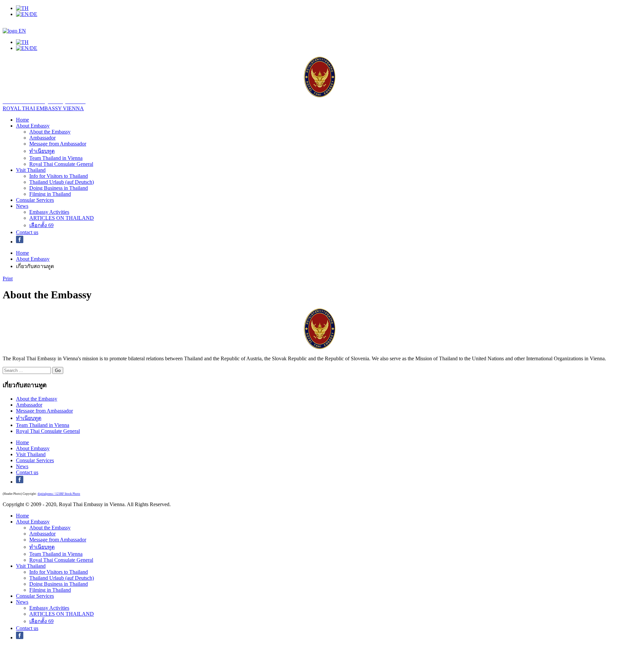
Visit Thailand (31, 170)
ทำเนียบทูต (42, 151)
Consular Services (35, 200)
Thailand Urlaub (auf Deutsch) (61, 182)
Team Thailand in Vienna (56, 158)
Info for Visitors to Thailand (58, 176)
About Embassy (33, 126)
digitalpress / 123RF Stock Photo (59, 493)
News (22, 206)
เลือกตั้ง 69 (41, 225)
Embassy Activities (49, 212)
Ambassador (42, 138)
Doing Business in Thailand (58, 188)
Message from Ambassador (57, 144)
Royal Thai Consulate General (61, 164)
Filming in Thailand (50, 194)
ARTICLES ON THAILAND (61, 218)
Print (8, 278)
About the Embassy (50, 132)
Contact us (27, 232)
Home (22, 120)
